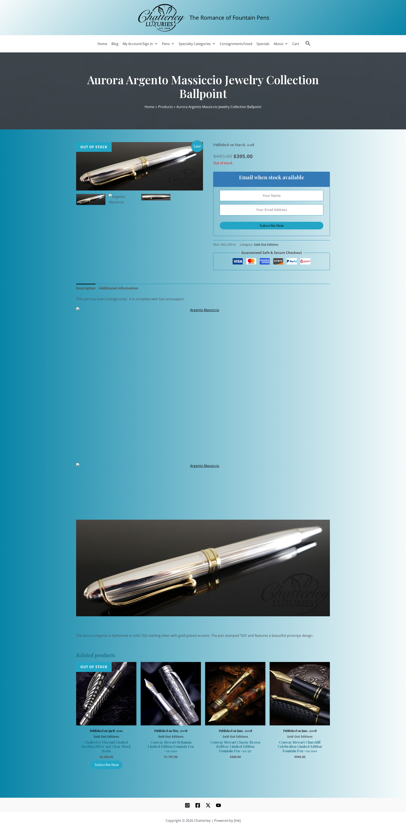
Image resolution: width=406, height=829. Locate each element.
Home (102, 43)
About (278, 43)
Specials (262, 43)
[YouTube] (218, 805)
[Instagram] (187, 805)
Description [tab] (86, 288)
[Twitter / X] (208, 805)
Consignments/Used (236, 43)
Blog (114, 43)
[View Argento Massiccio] (91, 199)
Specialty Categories (195, 43)
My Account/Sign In (138, 43)
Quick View (106, 720)
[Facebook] (197, 805)
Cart (295, 43)
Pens (166, 43)
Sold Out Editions (266, 245)
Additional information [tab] (118, 288)
